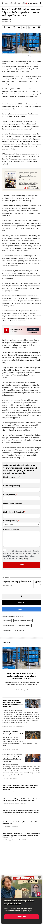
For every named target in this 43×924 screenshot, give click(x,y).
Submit (21, 565)
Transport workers (8, 625)
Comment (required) (11, 529)
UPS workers (7, 620)
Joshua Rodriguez (7, 19)
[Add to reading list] (38, 27)
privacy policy (23, 558)
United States (7, 630)
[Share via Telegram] (19, 27)
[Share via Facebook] (4, 27)
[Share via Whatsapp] (14, 27)
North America (19, 630)
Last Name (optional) (11, 486)
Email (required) (9, 494)
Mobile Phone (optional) (12, 503)
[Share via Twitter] (9, 27)
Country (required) (10, 521)
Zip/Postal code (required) (13, 512)
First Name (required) (11, 477)
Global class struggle (24, 625)
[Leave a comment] (33, 27)
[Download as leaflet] (29, 27)
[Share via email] (24, 27)
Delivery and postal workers (23, 620)
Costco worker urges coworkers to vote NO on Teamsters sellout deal (17, 582)
